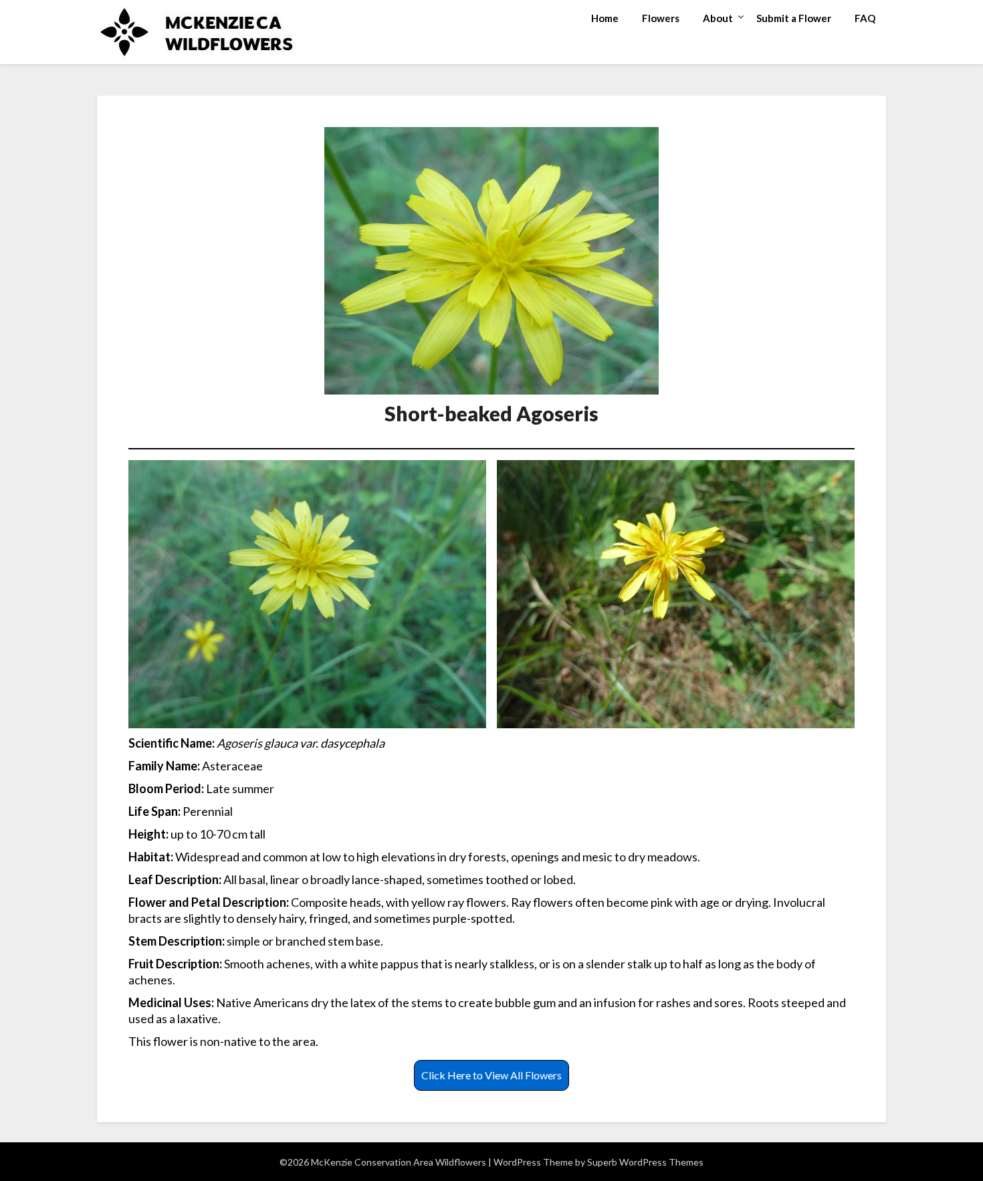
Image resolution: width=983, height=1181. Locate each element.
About (718, 18)
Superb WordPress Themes (645, 1162)
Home (605, 18)
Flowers (660, 18)
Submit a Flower (793, 18)
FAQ (865, 18)
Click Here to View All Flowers (491, 1075)
